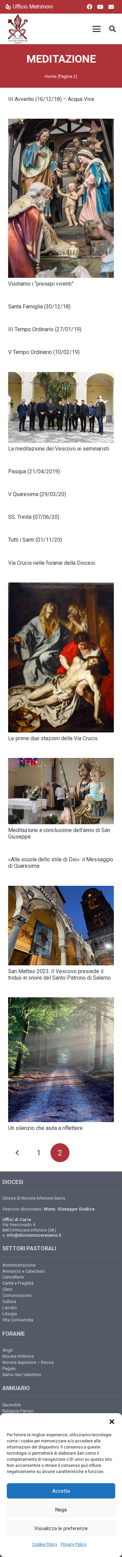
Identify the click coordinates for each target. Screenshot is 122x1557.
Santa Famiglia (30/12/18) (39, 306)
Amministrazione (19, 1265)
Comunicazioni (17, 1295)
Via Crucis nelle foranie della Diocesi (51, 563)
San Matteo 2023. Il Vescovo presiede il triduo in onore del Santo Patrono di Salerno (59, 974)
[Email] (111, 6)
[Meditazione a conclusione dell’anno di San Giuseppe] (61, 791)
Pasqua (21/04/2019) (34, 471)
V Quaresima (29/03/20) (37, 494)
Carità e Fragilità (18, 1283)
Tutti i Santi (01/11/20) (35, 540)
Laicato (9, 1307)
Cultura (9, 1301)
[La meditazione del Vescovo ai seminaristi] (61, 407)
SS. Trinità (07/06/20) (33, 517)
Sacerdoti (11, 1404)
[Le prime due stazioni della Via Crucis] (61, 657)
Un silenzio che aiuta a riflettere (45, 1128)
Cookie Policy (44, 1544)
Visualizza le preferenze (61, 1528)
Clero (7, 1289)
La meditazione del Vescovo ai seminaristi (58, 448)
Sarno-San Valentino (21, 1374)
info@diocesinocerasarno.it (34, 1235)
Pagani (9, 1368)
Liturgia (9, 1313)
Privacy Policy (73, 1544)
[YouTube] (100, 6)
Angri (7, 1350)
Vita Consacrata (17, 1319)
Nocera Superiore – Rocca (28, 1362)
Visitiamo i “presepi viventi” (41, 284)
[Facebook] (89, 6)
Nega (61, 1510)
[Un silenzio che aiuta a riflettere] (61, 1059)
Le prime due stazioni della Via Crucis (53, 738)
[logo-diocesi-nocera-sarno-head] (17, 29)
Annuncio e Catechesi (23, 1271)
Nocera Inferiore (18, 1356)
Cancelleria (13, 1277)
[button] (111, 1421)
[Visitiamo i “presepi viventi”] (61, 198)
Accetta (61, 1491)
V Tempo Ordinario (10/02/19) (44, 352)
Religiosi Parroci (18, 1411)
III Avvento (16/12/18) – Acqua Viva (51, 99)
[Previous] (17, 1152)
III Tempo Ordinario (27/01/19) (44, 329)
